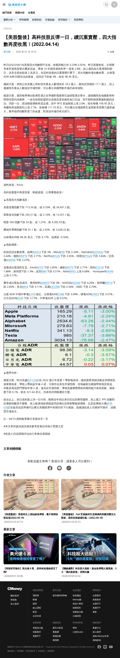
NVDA (75, 282)
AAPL (36, 252)
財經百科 (77, 607)
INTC (39, 267)
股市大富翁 (58, 628)
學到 (75, 628)
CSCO (99, 267)
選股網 (56, 632)
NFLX (56, 256)
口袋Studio (78, 632)
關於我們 (15, 595)
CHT (31, 294)
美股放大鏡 (78, 612)
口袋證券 (77, 616)
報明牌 (56, 640)
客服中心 (97, 628)
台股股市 (97, 595)
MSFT (22, 256)
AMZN (10, 260)
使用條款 (20, 651)
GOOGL (97, 252)
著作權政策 (30, 651)
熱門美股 (7, 12)
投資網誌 (77, 595)
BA (44, 271)
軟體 (35, 599)
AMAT (44, 282)
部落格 (14, 599)
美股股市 (97, 599)
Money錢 (77, 599)
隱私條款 (10, 651)
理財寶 (36, 595)
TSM (60, 294)
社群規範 (41, 651)
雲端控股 (57, 636)
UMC (95, 294)
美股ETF (96, 607)
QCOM (55, 286)
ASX (19, 298)
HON (109, 271)
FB (62, 252)
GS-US (32, 380)
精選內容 (20, 12)
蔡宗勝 (7, 51)
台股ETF (96, 603)
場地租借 (97, 640)
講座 (35, 603)
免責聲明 (50, 651)
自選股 (31, 12)
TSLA (88, 256)
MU (25, 286)
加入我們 (15, 604)
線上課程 (37, 607)
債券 (95, 612)
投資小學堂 (78, 603)
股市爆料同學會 (60, 595)
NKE (71, 271)
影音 (35, 612)
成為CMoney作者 (101, 636)
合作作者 (37, 616)
